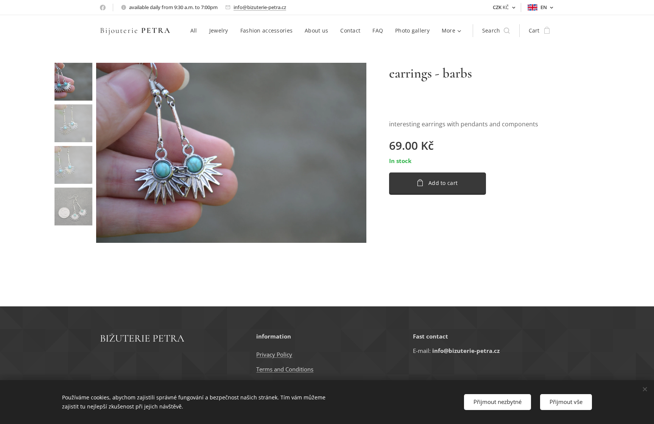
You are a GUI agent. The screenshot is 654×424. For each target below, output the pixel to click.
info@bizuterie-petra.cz (260, 7)
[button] (496, 30)
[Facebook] (102, 7)
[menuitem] (195, 30)
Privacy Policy (274, 354)
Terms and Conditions (284, 369)
